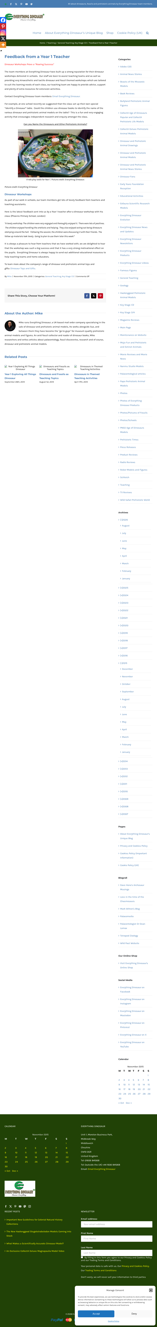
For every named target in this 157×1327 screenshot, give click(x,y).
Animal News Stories (131, 74)
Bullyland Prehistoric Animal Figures (135, 103)
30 (120, 1098)
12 (134, 1084)
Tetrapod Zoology (129, 935)
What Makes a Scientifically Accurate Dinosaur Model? (35, 1243)
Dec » (129, 1103)
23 (120, 1093)
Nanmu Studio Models (132, 366)
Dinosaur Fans (127, 176)
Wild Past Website (129, 943)
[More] (3, 45)
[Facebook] (3, 20)
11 (129, 1084)
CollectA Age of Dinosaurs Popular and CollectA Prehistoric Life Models (133, 117)
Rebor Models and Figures (133, 469)
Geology (124, 285)
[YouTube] (20, 1206)
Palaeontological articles (133, 373)
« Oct (121, 1103)
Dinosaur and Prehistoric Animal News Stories (133, 166)
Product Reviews (129, 454)
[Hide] (1, 51)
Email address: (89, 1218)
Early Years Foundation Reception (132, 186)
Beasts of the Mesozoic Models (132, 83)
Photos (123, 393)
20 (139, 1089)
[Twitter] (10, 1206)
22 (149, 1089)
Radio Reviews (127, 462)
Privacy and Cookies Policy (133, 845)
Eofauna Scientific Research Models (135, 205)
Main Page (125, 327)
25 (129, 1093)
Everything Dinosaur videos (134, 262)
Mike (9, 276)
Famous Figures (128, 270)
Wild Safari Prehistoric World (135, 500)
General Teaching (53, 276)
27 (139, 1093)
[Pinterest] (3, 26)
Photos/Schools (128, 420)
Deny (134, 1313)
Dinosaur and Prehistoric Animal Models (133, 155)
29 (149, 1093)
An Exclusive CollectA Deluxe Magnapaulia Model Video (35, 1251)
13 (139, 1084)
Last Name (87, 1247)
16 (120, 1089)
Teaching (125, 484)
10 (124, 1084)
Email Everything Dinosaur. (66, 96)
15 (149, 1084)
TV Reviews (126, 492)
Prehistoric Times (129, 439)
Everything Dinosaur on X (133, 1034)
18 (129, 1089)
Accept (96, 1313)
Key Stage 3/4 (127, 312)
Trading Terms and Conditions (101, 1270)
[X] (3, 39)
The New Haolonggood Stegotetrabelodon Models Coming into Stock (38, 1233)
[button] (150, 1290)
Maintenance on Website (133, 335)
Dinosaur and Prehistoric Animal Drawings (133, 143)
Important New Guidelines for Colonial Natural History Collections (34, 1221)
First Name (87, 1233)
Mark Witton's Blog (130, 908)
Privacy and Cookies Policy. (135, 1266)
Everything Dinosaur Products (130, 253)
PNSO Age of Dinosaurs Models (132, 429)
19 (134, 1089)
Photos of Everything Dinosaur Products (131, 402)
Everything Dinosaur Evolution (130, 217)
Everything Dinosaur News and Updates (133, 229)
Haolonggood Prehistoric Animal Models (133, 295)
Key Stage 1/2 (68, 276)
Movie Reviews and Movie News (133, 356)
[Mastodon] (25, 1206)
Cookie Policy (113, 1321)
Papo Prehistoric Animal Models (132, 383)
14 (144, 1084)
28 (144, 1093)
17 (124, 1089)
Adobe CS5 (125, 66)
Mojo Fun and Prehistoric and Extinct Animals (133, 344)
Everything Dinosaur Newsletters (130, 241)
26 (134, 1093)
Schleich (124, 477)
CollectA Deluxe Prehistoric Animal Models (134, 131)
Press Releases (128, 447)
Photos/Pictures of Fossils (133, 412)
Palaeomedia (127, 916)
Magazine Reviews (129, 320)
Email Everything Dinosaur (101, 1169)
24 (124, 1093)
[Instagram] (3, 32)
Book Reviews (127, 93)
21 (144, 1089)
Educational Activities (131, 196)
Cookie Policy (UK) (129, 865)
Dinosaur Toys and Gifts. (23, 268)
